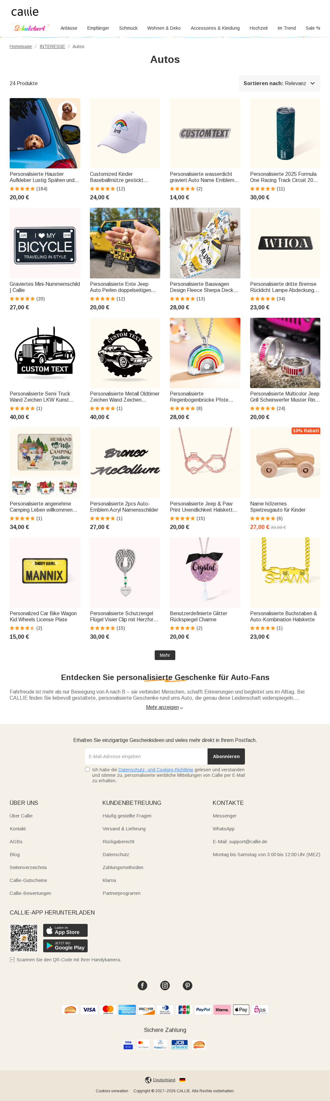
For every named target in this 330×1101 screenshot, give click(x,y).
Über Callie (21, 815)
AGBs (16, 841)
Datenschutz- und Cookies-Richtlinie (156, 769)
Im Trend (286, 28)
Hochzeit (259, 28)
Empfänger (98, 28)
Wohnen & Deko (164, 28)
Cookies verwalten (112, 1091)
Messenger (225, 815)
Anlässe (69, 28)
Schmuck (128, 28)
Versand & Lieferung (124, 828)
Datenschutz (115, 854)
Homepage (21, 46)
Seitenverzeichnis (28, 867)
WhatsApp (224, 828)
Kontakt (18, 828)
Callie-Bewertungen (30, 893)
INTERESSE (52, 46)
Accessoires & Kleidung (215, 28)
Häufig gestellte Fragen (126, 815)
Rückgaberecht (118, 841)
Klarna (109, 880)
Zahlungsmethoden (122, 867)
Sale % (313, 28)
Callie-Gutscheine (28, 880)
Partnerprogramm (121, 893)
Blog (15, 854)
